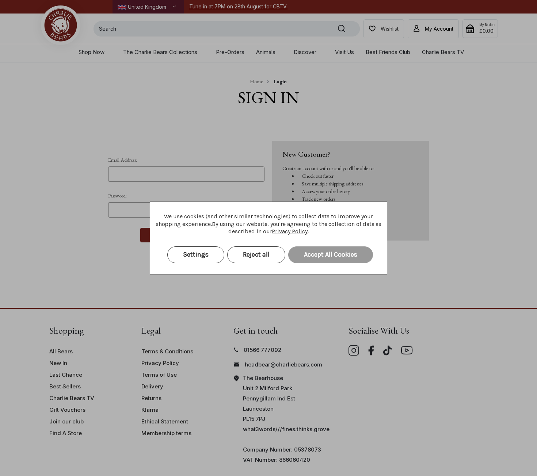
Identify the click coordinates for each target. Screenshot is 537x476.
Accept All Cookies (330, 254)
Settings (196, 254)
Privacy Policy (289, 231)
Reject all (256, 254)
